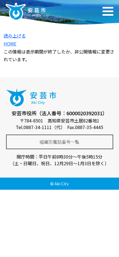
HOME (10, 43)
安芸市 (25, 11)
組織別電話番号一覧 (59, 141)
